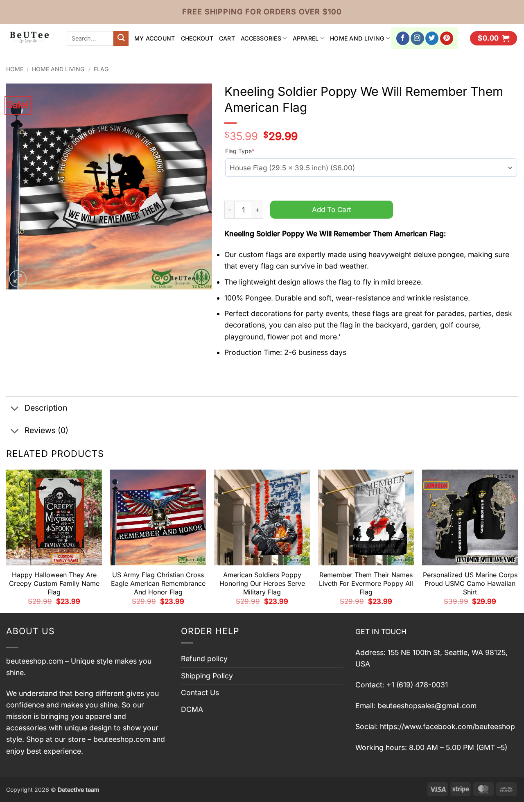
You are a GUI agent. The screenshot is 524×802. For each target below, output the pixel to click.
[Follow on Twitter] (432, 38)
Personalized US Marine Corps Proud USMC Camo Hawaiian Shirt (470, 583)
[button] (493, 38)
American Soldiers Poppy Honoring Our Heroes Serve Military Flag (262, 583)
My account (154, 38)
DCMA (192, 709)
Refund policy (204, 658)
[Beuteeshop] (30, 38)
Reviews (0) (46, 430)
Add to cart (331, 209)
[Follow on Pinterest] (447, 38)
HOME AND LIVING (357, 38)
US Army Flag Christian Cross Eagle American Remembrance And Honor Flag (158, 583)
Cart (227, 38)
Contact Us (200, 692)
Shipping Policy (207, 675)
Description (46, 408)
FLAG (101, 69)
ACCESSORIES (261, 38)
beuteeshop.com (34, 661)
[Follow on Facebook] (403, 38)
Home (14, 69)
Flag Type (240, 150)
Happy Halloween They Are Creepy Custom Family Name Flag (54, 583)
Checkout (197, 38)
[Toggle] (15, 408)
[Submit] (121, 38)
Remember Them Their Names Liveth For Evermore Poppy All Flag (366, 583)
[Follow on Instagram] (417, 38)
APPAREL (306, 38)
